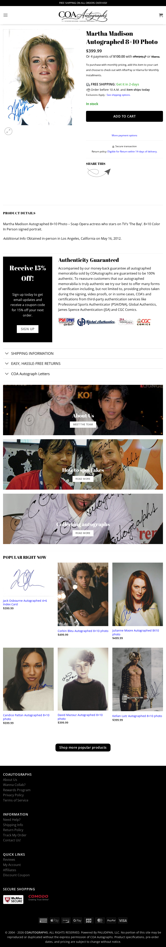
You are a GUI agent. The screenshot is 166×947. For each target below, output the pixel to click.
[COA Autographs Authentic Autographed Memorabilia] (83, 15)
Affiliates (9, 870)
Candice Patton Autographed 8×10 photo (26, 717)
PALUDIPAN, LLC (108, 932)
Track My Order (15, 835)
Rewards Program (17, 790)
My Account (12, 865)
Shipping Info (13, 824)
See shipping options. (119, 95)
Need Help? (11, 819)
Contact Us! (12, 840)
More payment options (124, 135)
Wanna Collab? (14, 785)
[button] (5, 15)
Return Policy (13, 830)
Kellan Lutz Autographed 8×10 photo (137, 716)
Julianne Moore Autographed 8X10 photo (135, 632)
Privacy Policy (13, 795)
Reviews (9, 859)
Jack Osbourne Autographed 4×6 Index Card (25, 602)
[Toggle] (7, 354)
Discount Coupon (16, 875)
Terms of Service (15, 800)
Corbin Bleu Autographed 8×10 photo (83, 631)
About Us (10, 779)
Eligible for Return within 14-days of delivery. (132, 151)
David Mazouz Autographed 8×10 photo (80, 717)
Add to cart (124, 116)
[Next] (18, 129)
